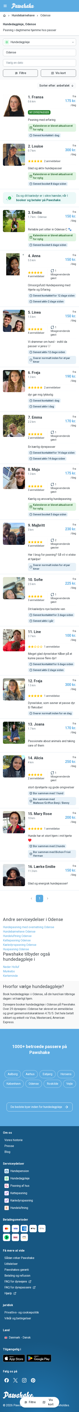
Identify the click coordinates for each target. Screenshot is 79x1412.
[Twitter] (15, 1380)
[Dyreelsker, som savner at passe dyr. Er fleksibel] (39, 697)
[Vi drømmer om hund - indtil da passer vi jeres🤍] (39, 337)
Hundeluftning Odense (17, 936)
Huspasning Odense (16, 949)
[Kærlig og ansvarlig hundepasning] (39, 492)
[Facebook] (6, 1380)
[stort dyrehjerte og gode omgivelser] (39, 780)
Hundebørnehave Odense (19, 931)
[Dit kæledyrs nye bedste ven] (39, 600)
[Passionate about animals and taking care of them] (39, 735)
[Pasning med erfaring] (39, 116)
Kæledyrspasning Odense (19, 945)
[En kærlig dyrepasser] (39, 438)
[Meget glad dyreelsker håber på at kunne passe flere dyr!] (39, 650)
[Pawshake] (22, 6)
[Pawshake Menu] (5, 5)
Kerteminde (10, 975)
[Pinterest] (33, 1380)
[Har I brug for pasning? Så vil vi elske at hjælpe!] (39, 547)
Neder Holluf (11, 967)
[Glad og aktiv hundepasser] (39, 165)
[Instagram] (24, 1380)
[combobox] (39, 42)
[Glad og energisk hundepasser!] (39, 875)
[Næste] (47, 898)
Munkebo (9, 971)
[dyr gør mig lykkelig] (39, 389)
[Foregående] (31, 898)
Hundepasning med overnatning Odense (28, 927)
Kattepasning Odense (17, 940)
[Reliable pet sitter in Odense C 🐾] (39, 228)
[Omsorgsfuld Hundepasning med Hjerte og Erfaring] (39, 278)
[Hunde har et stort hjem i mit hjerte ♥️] (39, 834)
